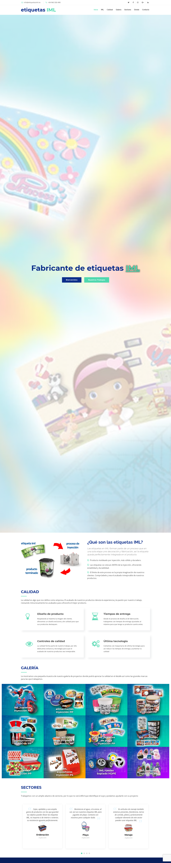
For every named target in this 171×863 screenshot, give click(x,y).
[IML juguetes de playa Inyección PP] (106, 731)
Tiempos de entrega (117, 613)
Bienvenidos (71, 280)
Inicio (96, 10)
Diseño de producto (50, 613)
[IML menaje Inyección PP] (23, 762)
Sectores (127, 10)
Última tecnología (116, 641)
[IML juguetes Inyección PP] (23, 699)
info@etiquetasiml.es (32, 2)
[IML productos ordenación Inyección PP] (148, 731)
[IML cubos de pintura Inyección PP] (148, 699)
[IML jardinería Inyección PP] (106, 699)
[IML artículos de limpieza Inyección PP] (65, 731)
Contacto (145, 10)
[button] (81, 853)
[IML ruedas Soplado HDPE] (106, 762)
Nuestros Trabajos (96, 280)
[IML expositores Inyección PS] (65, 762)
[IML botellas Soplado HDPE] (148, 762)
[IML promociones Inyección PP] (23, 731)
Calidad (110, 10)
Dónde (136, 10)
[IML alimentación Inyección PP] (65, 699)
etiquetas (38, 9)
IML (102, 10)
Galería (118, 10)
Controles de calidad (51, 641)
